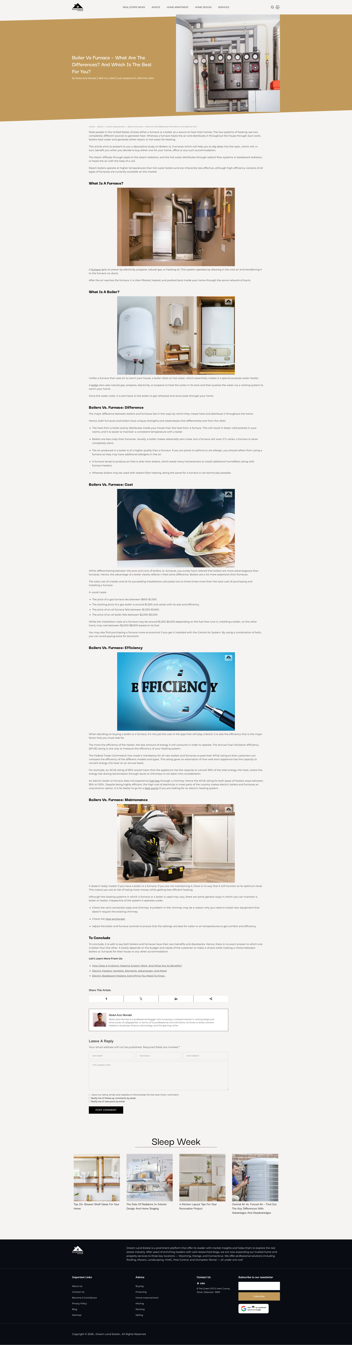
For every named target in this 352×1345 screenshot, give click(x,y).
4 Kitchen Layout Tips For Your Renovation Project (198, 1206)
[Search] (272, 7)
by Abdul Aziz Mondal (84, 78)
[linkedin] (176, 998)
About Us (77, 1286)
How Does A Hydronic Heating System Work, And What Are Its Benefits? (137, 965)
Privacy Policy (79, 1303)
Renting (140, 1309)
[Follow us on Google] (253, 1308)
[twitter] (141, 998)
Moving (140, 1303)
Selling (139, 1315)
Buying (140, 1286)
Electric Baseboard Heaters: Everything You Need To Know (129, 975)
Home (91, 127)
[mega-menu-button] (277, 7)
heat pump (152, 788)
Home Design (203, 7)
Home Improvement (115, 127)
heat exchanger (115, 918)
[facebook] (106, 998)
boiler (94, 385)
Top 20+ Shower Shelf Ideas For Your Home (96, 1206)
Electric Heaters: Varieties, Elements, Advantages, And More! (129, 970)
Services (223, 7)
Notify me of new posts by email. (108, 1101)
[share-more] (210, 998)
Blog (74, 1309)
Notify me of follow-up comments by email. (113, 1098)
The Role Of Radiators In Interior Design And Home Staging (147, 1206)
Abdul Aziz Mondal (120, 1015)
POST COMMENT (106, 1109)
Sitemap (76, 1315)
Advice (156, 7)
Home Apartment (177, 7)
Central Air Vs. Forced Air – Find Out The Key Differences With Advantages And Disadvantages (254, 1208)
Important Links (82, 1277)
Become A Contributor (84, 1298)
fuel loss (155, 780)
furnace (96, 269)
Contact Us (78, 1292)
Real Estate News (134, 7)
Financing (141, 1292)
